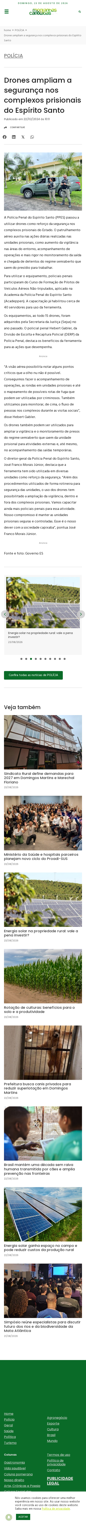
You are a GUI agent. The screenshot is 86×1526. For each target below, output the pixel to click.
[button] (21, 659)
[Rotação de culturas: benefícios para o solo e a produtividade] (43, 987)
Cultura (53, 1429)
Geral (8, 1425)
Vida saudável (15, 1468)
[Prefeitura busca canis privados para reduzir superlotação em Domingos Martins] (43, 1066)
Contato (53, 1470)
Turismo (10, 1443)
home (7, 30)
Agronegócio (57, 1417)
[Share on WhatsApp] (32, 137)
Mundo (52, 1441)
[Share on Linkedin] (13, 137)
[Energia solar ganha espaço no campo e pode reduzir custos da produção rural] (43, 1225)
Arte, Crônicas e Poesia (22, 1486)
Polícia (9, 1419)
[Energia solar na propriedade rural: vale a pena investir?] (43, 910)
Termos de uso (58, 1454)
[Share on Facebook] (4, 137)
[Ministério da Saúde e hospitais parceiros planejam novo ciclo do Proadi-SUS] (43, 834)
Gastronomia (14, 1462)
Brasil (51, 1435)
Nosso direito (14, 1480)
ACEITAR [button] (23, 1517)
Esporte (53, 1423)
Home (8, 1413)
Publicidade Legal (60, 1481)
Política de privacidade (56, 1462)
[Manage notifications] (9, 1517)
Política (10, 1437)
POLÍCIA (19, 30)
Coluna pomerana (18, 1474)
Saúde (9, 1431)
